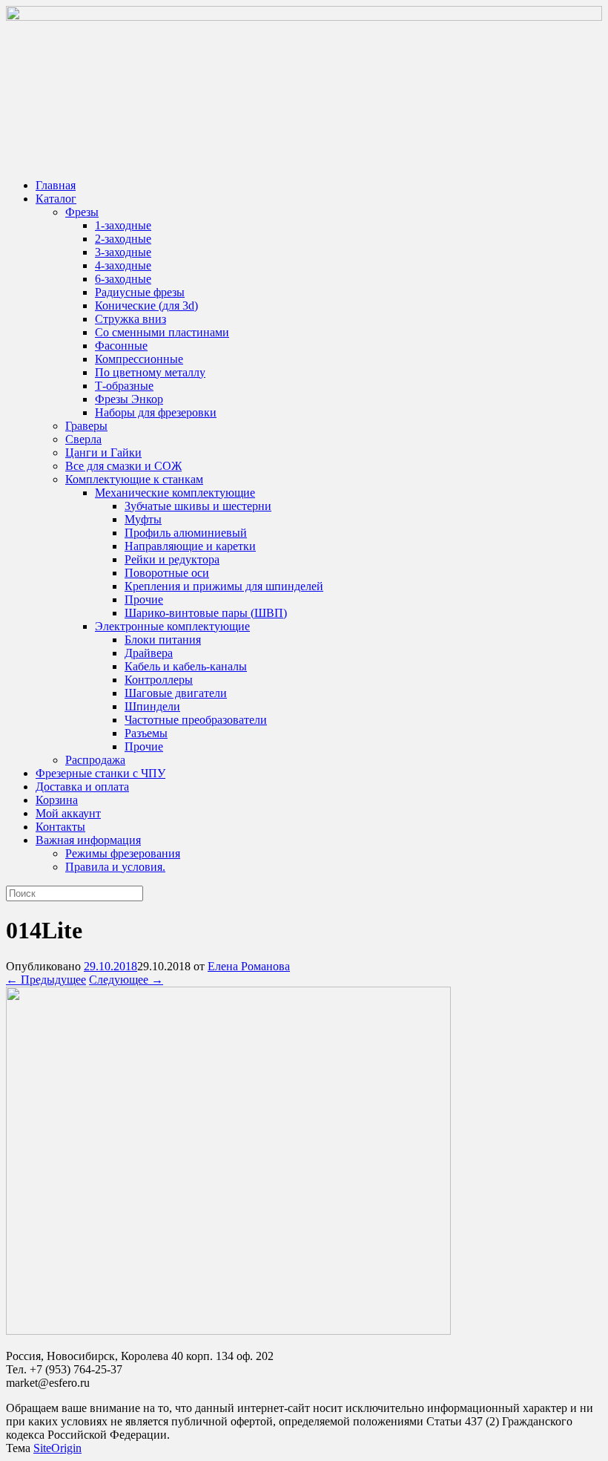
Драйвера (149, 653)
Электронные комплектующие (172, 626)
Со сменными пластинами (162, 332)
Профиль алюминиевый (186, 532)
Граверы (86, 425)
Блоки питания (163, 639)
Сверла (83, 439)
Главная (56, 185)
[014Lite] (228, 1330)
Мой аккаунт (68, 813)
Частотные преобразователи (196, 719)
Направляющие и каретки (190, 546)
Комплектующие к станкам (134, 479)
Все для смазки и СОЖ (123, 466)
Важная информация (88, 840)
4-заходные (123, 265)
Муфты (143, 519)
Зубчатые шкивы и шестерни (198, 506)
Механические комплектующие (175, 492)
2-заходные (123, 238)
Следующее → (126, 979)
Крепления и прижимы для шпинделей (224, 586)
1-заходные (123, 225)
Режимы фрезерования (122, 853)
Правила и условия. (115, 866)
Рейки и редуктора (172, 559)
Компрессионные (139, 359)
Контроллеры (159, 679)
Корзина (57, 800)
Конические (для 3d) (146, 305)
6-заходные (123, 278)
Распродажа (95, 760)
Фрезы (82, 212)
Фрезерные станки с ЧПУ (100, 773)
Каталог (56, 198)
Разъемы (146, 733)
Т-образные (124, 385)
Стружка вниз (130, 319)
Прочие (144, 599)
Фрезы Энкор (129, 399)
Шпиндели (152, 706)
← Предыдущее (46, 979)
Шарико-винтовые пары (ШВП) (206, 613)
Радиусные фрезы (140, 292)
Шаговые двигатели (176, 693)
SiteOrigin (57, 1448)
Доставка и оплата (82, 786)
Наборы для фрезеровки (156, 412)
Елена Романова (249, 966)
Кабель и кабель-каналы (186, 666)
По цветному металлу (150, 372)
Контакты (60, 826)
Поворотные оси (167, 572)
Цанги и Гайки (103, 452)
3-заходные (123, 252)
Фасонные (121, 345)
